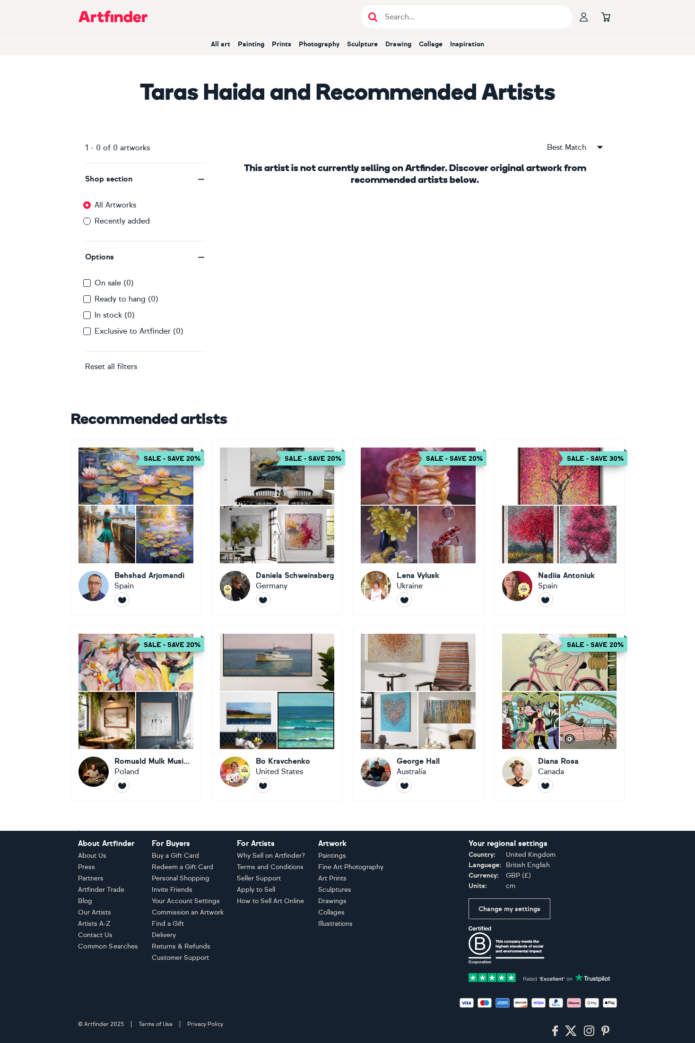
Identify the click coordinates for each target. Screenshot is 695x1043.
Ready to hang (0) (126, 298)
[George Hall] (418, 713)
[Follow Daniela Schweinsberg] (263, 599)
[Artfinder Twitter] (571, 1031)
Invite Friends (172, 890)
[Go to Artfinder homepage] (113, 16)
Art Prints (332, 878)
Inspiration (467, 44)
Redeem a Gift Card (182, 867)
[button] (145, 179)
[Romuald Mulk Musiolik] (136, 713)
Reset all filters (111, 366)
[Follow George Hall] (404, 785)
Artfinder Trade (101, 890)
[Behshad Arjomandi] (136, 527)
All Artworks (115, 204)
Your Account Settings (186, 901)
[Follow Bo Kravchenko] (263, 785)
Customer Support (180, 958)
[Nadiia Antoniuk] (560, 527)
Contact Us (95, 935)
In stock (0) (115, 314)
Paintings (332, 856)
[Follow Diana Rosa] (545, 785)
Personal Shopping (180, 878)
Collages (331, 912)
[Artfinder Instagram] (589, 1031)
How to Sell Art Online (270, 901)
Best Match (566, 147)
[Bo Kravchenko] (277, 713)
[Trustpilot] (539, 976)
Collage (431, 44)
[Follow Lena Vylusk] (404, 599)
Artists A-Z (94, 924)
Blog (85, 901)
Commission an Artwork (188, 912)
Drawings (332, 901)
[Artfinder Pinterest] (605, 1031)
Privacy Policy (205, 1024)
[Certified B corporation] (506, 944)
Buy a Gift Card (175, 856)
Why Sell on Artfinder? (271, 856)
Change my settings (509, 909)
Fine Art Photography (350, 867)
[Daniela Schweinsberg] (277, 527)
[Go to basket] (606, 16)
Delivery (164, 935)
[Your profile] (583, 16)
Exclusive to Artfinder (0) (139, 331)
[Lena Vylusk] (418, 527)
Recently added (122, 220)
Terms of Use (156, 1024)
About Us (92, 856)
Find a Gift (168, 924)
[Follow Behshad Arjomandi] (122, 599)
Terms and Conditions (270, 867)
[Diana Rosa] (560, 713)
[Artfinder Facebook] (555, 1031)
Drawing (398, 44)
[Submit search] (373, 16)
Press (86, 867)
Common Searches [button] (108, 946)
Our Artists (94, 912)
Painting (251, 44)
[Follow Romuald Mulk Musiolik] (122, 785)
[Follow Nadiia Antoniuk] (545, 599)
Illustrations (335, 924)
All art (220, 44)
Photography (319, 44)
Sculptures (334, 890)
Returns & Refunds (181, 946)
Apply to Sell (256, 890)
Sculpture (362, 44)
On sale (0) (114, 282)
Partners (91, 878)
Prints (281, 44)
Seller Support (259, 878)
